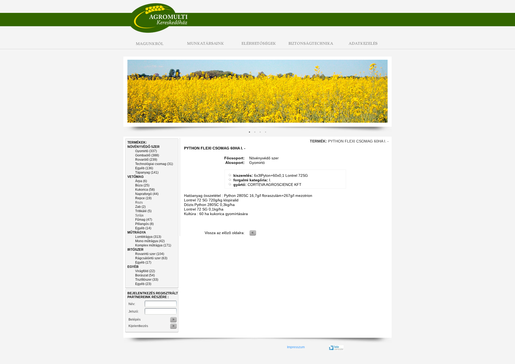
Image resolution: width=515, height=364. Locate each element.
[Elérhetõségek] (257, 46)
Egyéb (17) (143, 262)
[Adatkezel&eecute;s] (365, 46)
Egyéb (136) (144, 168)
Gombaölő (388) (147, 155)
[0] (249, 132)
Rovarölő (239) (146, 160)
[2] (260, 132)
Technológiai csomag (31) (154, 164)
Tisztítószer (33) (146, 280)
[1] (255, 132)
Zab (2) (140, 207)
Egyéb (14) (143, 228)
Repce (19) (143, 198)
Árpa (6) (141, 181)
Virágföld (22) (145, 271)
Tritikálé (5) (143, 211)
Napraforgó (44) (147, 194)
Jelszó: (133, 311)
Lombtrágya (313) (148, 237)
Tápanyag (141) (147, 172)
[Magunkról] (150, 46)
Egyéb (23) (143, 284)
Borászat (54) (145, 275)
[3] (265, 132)
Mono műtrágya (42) (150, 241)
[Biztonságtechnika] (311, 46)
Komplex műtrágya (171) (153, 245)
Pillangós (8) (144, 224)
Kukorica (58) (145, 190)
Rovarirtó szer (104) (149, 254)
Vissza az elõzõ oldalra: (225, 233)
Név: (131, 304)
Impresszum (296, 347)
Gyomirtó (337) (146, 151)
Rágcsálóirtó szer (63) (151, 258)
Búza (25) (142, 185)
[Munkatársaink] (204, 46)
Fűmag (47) (143, 220)
